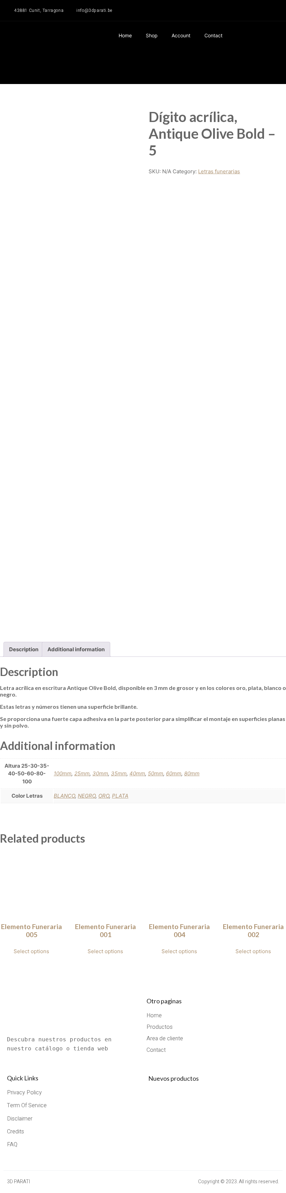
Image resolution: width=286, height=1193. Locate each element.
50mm (155, 773)
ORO (103, 795)
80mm (192, 773)
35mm (119, 773)
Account (181, 35)
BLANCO (64, 795)
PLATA (120, 795)
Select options (31, 951)
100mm (63, 773)
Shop (152, 35)
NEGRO (87, 795)
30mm (100, 773)
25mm (82, 773)
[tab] (23, 649)
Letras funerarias (219, 171)
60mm (173, 773)
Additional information (76, 649)
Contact (213, 35)
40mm (137, 773)
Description (23, 649)
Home (125, 35)
